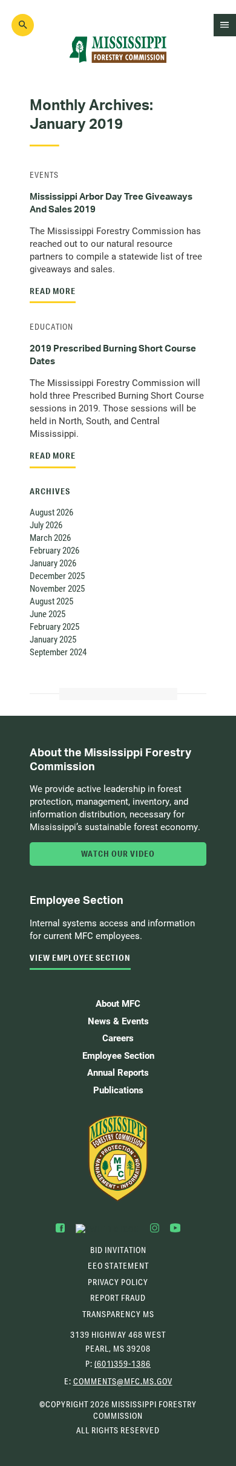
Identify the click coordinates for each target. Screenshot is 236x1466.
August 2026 (51, 512)
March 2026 (50, 537)
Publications (118, 1090)
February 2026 (54, 550)
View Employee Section (80, 957)
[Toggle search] (22, 25)
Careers (118, 1038)
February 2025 (54, 626)
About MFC (118, 1003)
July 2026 (46, 525)
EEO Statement (118, 1265)
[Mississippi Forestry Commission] (118, 1158)
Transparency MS (118, 1314)
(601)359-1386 (122, 1363)
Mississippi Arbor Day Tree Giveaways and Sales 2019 (111, 203)
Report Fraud (118, 1297)
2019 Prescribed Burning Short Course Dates (113, 354)
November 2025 (57, 588)
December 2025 (57, 575)
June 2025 (47, 613)
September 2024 (58, 652)
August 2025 (51, 601)
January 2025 (53, 639)
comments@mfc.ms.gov (122, 1382)
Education (51, 326)
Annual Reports (118, 1072)
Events (44, 174)
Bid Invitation (118, 1250)
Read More (53, 291)
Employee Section (118, 1055)
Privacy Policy (118, 1282)
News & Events (118, 1021)
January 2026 (53, 563)
